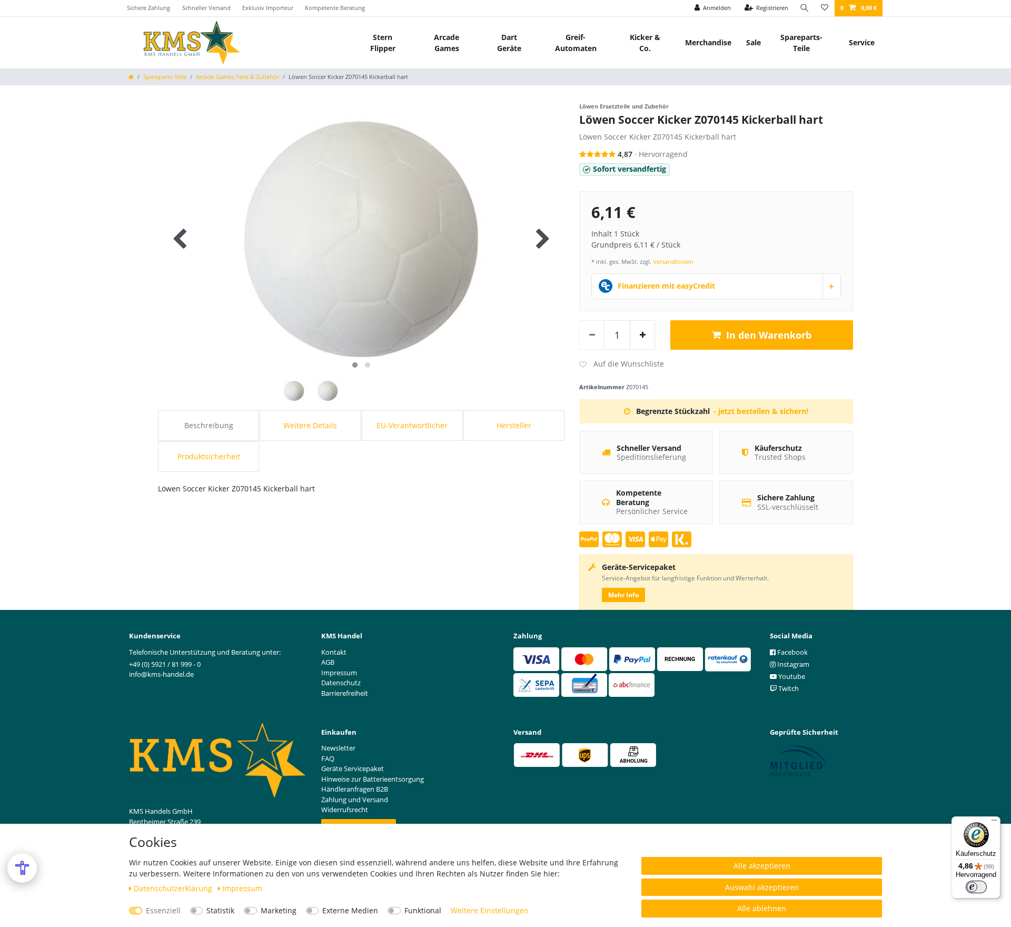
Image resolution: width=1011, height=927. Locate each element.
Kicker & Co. (645, 42)
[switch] (976, 887)
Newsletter (338, 748)
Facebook (792, 652)
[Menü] (994, 822)
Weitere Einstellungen (490, 910)
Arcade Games (446, 42)
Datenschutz (341, 682)
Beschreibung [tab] (208, 425)
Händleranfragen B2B (354, 789)
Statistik (220, 910)
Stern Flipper (382, 42)
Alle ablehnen (761, 908)
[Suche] (804, 8)
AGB (327, 662)
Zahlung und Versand (354, 799)
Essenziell (163, 910)
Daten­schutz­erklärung (174, 888)
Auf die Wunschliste (621, 364)
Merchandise (708, 42)
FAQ (327, 758)
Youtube (791, 676)
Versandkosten (673, 261)
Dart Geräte (509, 42)
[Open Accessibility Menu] (22, 868)
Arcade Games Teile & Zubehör (237, 77)
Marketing (278, 910)
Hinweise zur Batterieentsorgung (372, 779)
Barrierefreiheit (344, 693)
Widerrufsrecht (344, 809)
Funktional (422, 910)
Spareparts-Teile (801, 42)
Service (862, 42)
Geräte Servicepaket (352, 768)
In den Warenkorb (768, 335)
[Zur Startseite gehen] (131, 77)
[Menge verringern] (591, 335)
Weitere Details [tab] (310, 425)
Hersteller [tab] (514, 425)
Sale (753, 42)
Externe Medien (350, 910)
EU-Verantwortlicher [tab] (412, 425)
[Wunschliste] (824, 8)
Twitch (788, 688)
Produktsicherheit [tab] (208, 456)
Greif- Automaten (576, 42)
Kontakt (333, 652)
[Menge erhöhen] (642, 335)
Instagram (792, 664)
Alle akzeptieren (762, 866)
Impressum (242, 888)
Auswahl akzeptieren (762, 887)
